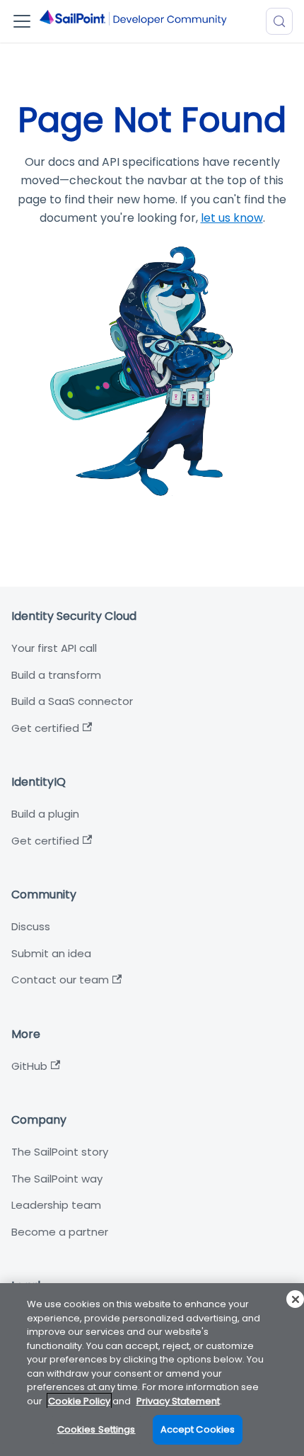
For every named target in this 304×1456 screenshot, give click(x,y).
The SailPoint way (57, 1178)
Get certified (45, 728)
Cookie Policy (79, 1401)
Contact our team (60, 979)
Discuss (30, 926)
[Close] (295, 1299)
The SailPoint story (59, 1151)
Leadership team (56, 1204)
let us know (232, 218)
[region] (152, 1369)
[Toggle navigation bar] (22, 21)
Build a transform (56, 674)
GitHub (29, 1066)
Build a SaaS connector (72, 701)
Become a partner (59, 1231)
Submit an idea (51, 953)
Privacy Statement (178, 1401)
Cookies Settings (96, 1429)
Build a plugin (45, 813)
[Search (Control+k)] (279, 21)
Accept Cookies (197, 1429)
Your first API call (54, 647)
